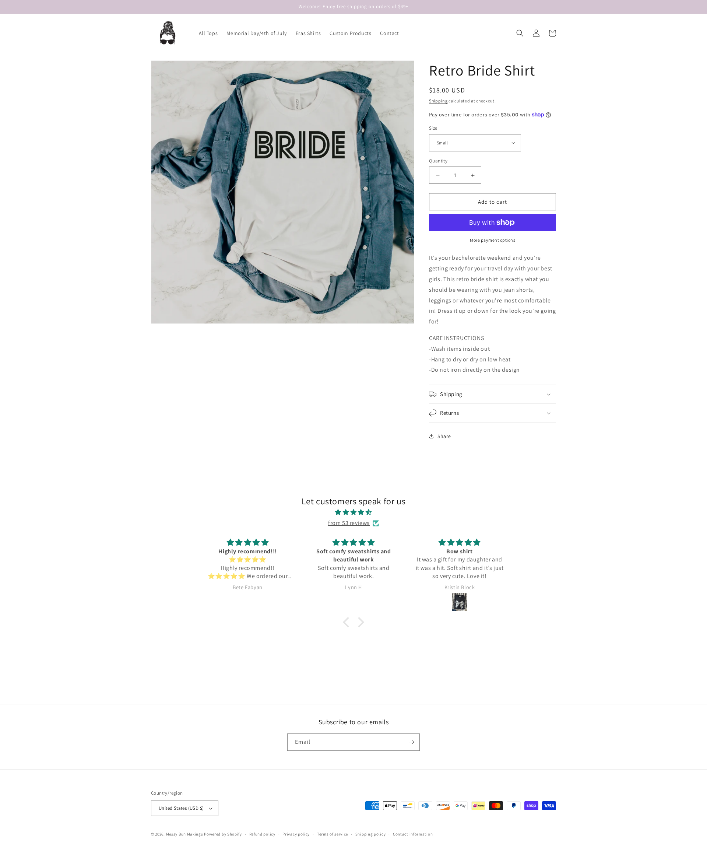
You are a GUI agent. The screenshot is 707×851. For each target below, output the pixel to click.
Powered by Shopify (223, 834)
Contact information (413, 834)
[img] (353, 512)
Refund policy (262, 834)
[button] (520, 33)
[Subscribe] (411, 742)
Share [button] (444, 436)
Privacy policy (296, 834)
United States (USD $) (181, 808)
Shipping (438, 101)
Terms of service (332, 834)
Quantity (438, 161)
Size (433, 128)
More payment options (492, 240)
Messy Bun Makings (184, 834)
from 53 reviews (349, 523)
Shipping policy (370, 834)
